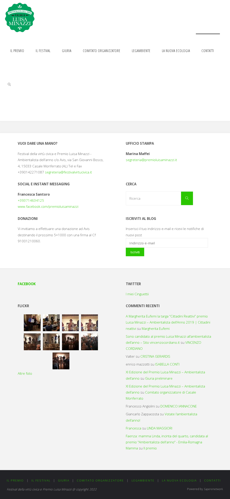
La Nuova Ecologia (179, 480)
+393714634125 (31, 200)
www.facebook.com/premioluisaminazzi (48, 206)
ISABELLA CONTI (167, 364)
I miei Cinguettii (137, 294)
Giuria (63, 480)
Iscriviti (135, 252)
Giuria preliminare (158, 378)
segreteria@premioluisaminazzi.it (151, 160)
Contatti (212, 480)
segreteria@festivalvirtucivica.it (68, 172)
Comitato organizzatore (100, 480)
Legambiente (143, 480)
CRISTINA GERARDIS (155, 356)
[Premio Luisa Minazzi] (19, 17)
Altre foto (25, 373)
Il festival (41, 480)
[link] (9, 84)
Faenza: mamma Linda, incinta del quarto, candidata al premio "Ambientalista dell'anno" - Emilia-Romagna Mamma (167, 442)
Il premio (150, 448)
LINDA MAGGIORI (159, 428)
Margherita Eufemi (156, 328)
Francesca (133, 428)
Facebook (27, 284)
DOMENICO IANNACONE (178, 406)
